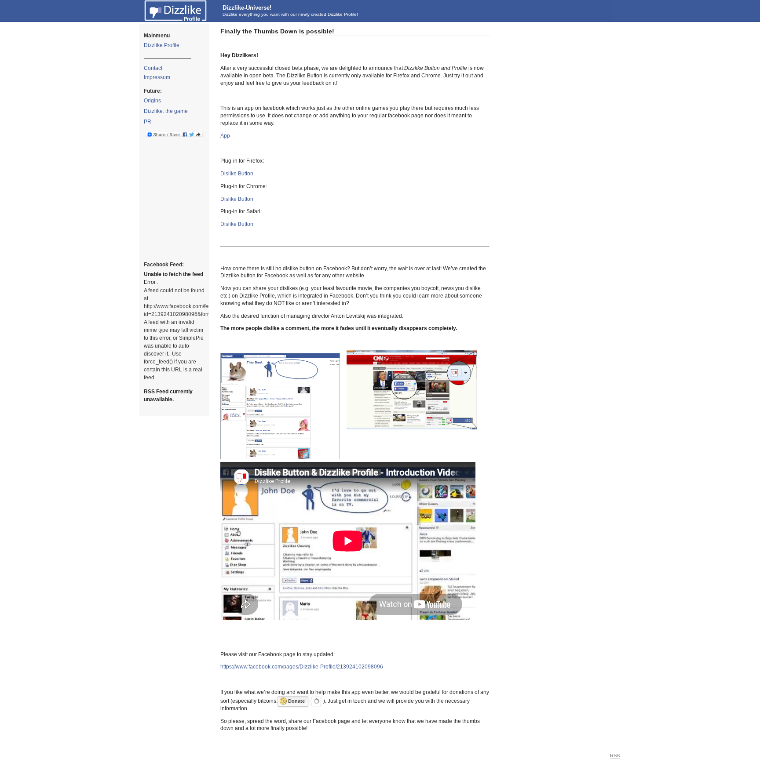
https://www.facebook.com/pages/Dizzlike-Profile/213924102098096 (301, 667)
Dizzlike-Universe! (247, 7)
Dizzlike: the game (166, 111)
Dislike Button (236, 174)
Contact (153, 68)
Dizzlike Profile (161, 45)
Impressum (157, 77)
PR (147, 122)
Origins (152, 101)
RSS (615, 755)
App (225, 136)
